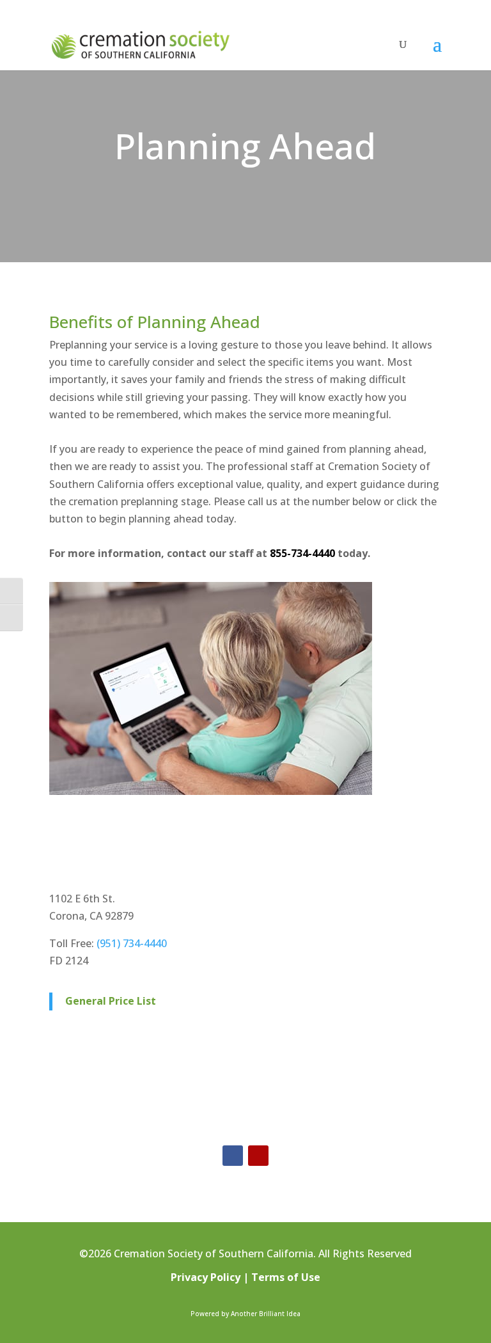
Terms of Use (285, 1277)
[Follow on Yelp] (258, 1155)
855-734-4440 (302, 553)
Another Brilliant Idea (265, 1313)
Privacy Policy (205, 1277)
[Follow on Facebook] (232, 1155)
